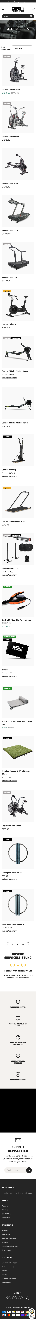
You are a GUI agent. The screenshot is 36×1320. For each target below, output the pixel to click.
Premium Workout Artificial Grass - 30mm (16, 773)
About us (5, 1206)
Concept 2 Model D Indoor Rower (15, 422)
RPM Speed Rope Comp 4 (12, 872)
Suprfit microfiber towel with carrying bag (17, 723)
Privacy (4, 1274)
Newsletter (6, 1217)
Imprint (4, 1270)
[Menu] (3, 9)
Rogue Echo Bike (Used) (11, 825)
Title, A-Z (18, 48)
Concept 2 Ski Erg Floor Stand (13, 521)
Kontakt (5, 1230)
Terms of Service (8, 1267)
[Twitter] (27, 1298)
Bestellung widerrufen (10, 1246)
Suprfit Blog (6, 1214)
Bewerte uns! (6, 1250)
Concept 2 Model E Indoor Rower (15, 371)
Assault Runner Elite (10, 230)
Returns (5, 1242)
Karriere (5, 1210)
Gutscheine (6, 1234)
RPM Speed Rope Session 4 (13, 924)
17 (23, 944)
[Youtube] (21, 1298)
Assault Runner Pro (9, 277)
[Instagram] (14, 1298)
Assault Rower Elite (10, 183)
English (16, 1293)
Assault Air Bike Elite (10, 136)
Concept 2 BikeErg (9, 324)
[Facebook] (8, 1298)
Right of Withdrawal (9, 1278)
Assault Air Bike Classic (11, 89)
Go (31, 16)
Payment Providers (9, 1238)
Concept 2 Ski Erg (9, 469)
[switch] (32, 1317)
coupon (5, 669)
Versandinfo (6, 1282)
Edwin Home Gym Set (10, 568)
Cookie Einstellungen (9, 1262)
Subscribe (29, 1170)
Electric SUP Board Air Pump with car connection (16, 621)
